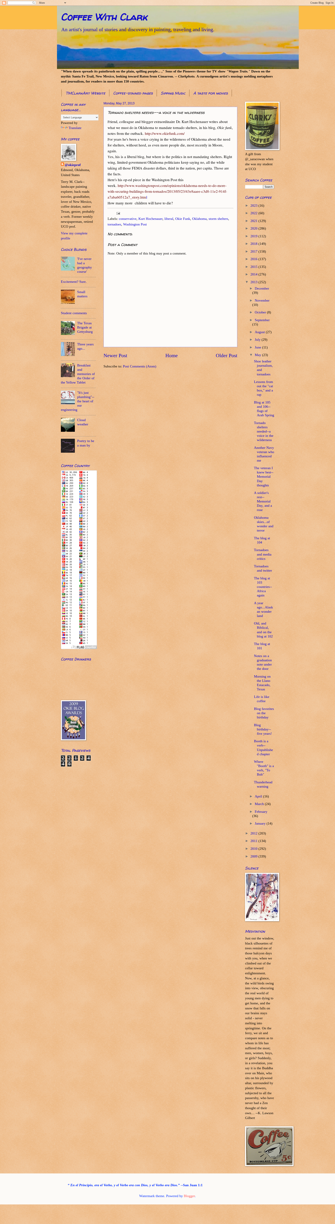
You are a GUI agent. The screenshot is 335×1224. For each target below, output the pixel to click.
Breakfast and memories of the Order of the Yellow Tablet (78, 373)
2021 (254, 221)
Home (171, 355)
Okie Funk (182, 219)
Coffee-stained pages (133, 93)
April (259, 796)
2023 (254, 205)
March (260, 804)
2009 (254, 856)
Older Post (226, 355)
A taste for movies (210, 93)
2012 (254, 833)
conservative (127, 219)
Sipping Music (173, 93)
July (258, 339)
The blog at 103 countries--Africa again (263, 586)
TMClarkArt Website (85, 93)
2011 (254, 841)
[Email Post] (118, 213)
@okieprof (73, 165)
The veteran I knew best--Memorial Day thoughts (263, 476)
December (262, 288)
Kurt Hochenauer (150, 219)
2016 (254, 259)
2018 (254, 244)
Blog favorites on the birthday (264, 713)
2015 (254, 267)
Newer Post (115, 355)
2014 (254, 274)
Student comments (74, 313)
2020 (254, 228)
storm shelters (218, 219)
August (260, 332)
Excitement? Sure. (74, 282)
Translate (75, 128)
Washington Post (135, 224)
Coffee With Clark (104, 16)
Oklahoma (199, 219)
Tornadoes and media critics (262, 554)
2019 (254, 236)
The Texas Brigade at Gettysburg (85, 327)
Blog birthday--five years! (263, 729)
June (258, 347)
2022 (254, 213)
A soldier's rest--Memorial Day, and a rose (263, 501)
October (261, 312)
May (258, 355)
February (261, 812)
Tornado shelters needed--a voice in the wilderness (263, 431)
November (262, 300)
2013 (254, 282)
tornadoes (114, 224)
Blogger (189, 1196)
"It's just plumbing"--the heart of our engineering (77, 401)
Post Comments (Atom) (139, 366)
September (262, 320)
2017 (254, 251)
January (261, 823)
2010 (254, 849)
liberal (168, 219)
